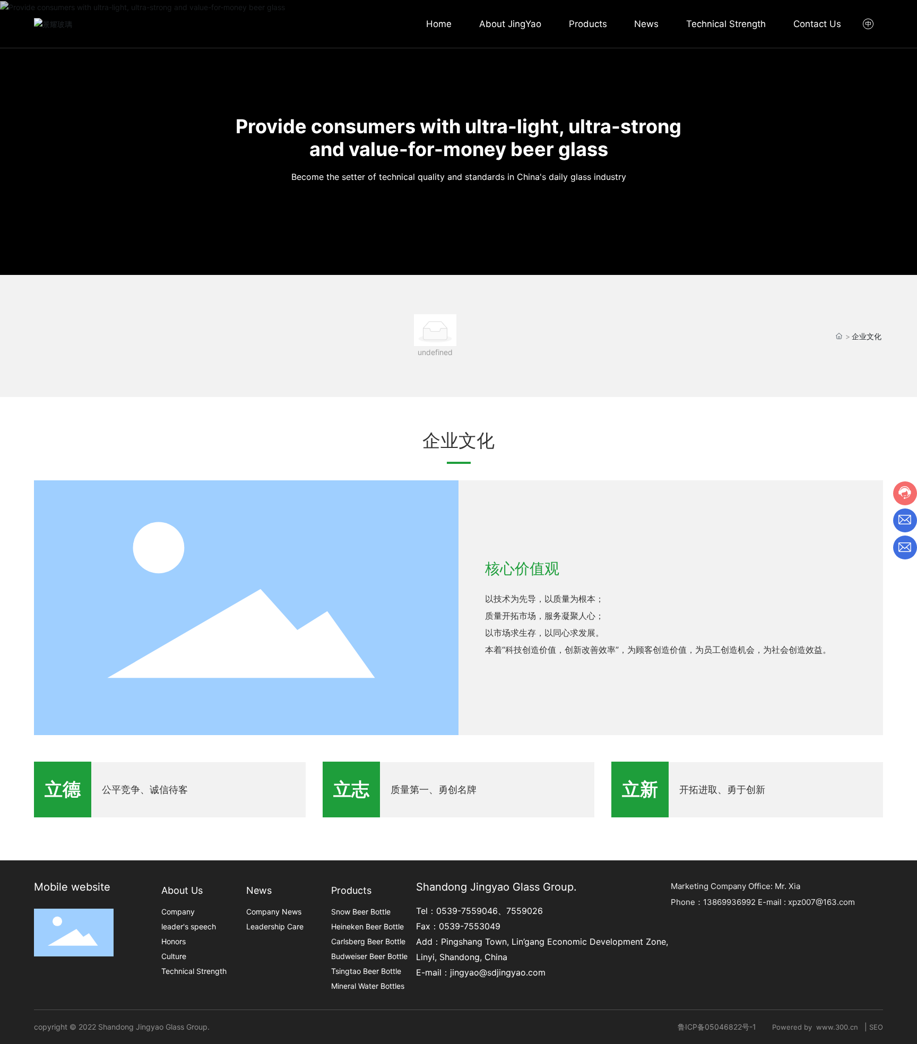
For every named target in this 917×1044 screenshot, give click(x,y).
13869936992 (729, 902)
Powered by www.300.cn (817, 1027)
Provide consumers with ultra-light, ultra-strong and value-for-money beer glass (458, 138)
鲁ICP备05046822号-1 (717, 1026)
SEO (876, 1027)
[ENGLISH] (869, 23)
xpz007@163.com (821, 902)
